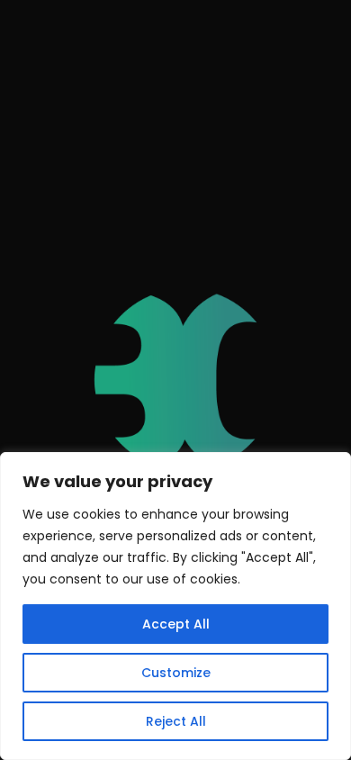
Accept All (176, 624)
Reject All (176, 721)
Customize (176, 673)
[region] (175, 606)
